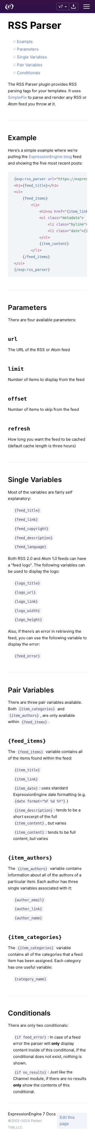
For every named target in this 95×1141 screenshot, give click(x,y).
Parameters (28, 49)
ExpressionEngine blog (50, 156)
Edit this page (67, 1120)
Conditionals (28, 72)
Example (25, 41)
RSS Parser (34, 25)
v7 (61, 6)
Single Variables (32, 56)
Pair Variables (29, 64)
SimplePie (17, 97)
